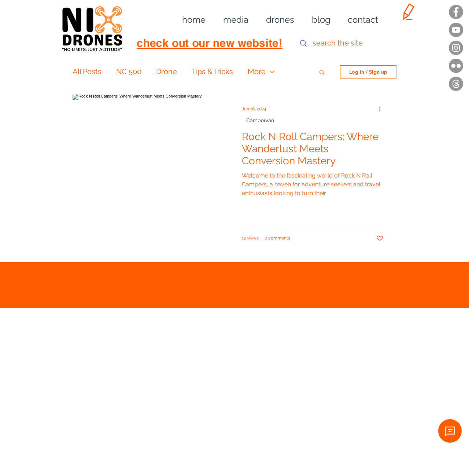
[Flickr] (456, 66)
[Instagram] (456, 48)
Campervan (260, 120)
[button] (230, 20)
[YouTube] (456, 30)
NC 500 (128, 71)
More (257, 71)
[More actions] (382, 109)
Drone (166, 71)
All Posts (87, 71)
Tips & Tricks (212, 71)
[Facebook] (456, 12)
